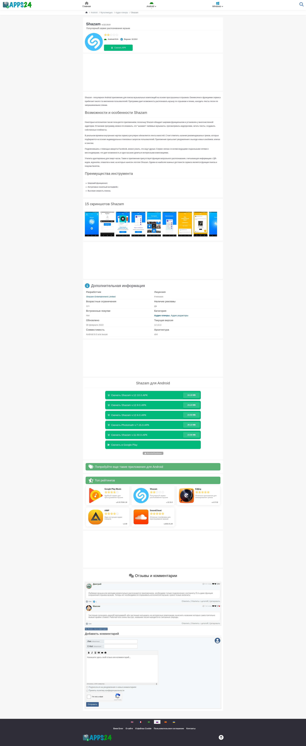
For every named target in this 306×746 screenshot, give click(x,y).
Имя (93, 641)
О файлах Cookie (143, 729)
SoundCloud (155, 510)
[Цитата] (98, 652)
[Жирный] (88, 652)
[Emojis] (105, 652)
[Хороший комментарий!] (213, 584)
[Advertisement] (153, 72)
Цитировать (215, 601)
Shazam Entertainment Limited (100, 296)
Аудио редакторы (179, 315)
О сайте (129, 729)
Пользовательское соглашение (169, 729)
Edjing (198, 489)
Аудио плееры (162, 315)
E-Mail (94, 646)
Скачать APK (120, 48)
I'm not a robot (97, 697)
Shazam (153, 489)
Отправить (92, 704)
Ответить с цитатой (199, 601)
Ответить (186, 601)
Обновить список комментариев (97, 629)
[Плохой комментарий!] (215, 584)
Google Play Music (112, 489)
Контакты (191, 729)
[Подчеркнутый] (95, 652)
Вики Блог (118, 729)
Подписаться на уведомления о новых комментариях (112, 687)
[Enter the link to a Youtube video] (102, 652)
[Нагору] (221, 738)
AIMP (106, 510)
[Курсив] (92, 652)
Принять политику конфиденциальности (106, 690)
